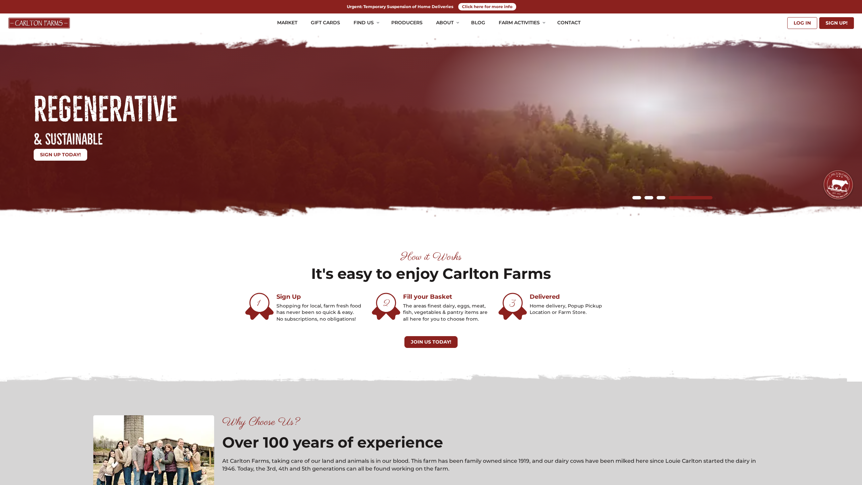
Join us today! (431, 342)
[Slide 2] (648, 197)
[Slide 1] (636, 197)
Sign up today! (60, 155)
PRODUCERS (407, 23)
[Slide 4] (690, 197)
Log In (802, 23)
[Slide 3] (661, 197)
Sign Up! (837, 23)
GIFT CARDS (325, 23)
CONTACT (569, 23)
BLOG (478, 23)
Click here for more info (487, 6)
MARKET (287, 23)
